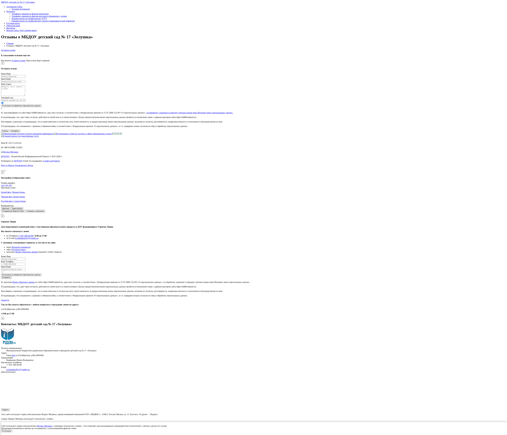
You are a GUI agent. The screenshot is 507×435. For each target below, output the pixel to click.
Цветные (5, 208)
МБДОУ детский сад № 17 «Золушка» (18, 2)
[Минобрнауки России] (116, 134)
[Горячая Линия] (2, 214)
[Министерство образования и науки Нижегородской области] (121, 134)
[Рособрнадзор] (83, 134)
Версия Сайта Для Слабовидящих (21, 30)
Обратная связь (13, 26)
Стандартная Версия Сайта (13, 211)
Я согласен (6, 431)
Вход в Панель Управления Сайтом (17, 165)
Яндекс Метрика (44, 426)
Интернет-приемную (21, 247)
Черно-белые (17, 208)
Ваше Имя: (6, 74)
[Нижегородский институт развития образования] (118, 134)
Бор (13, 355)
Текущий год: (7, 98)
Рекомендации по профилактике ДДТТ (29, 18)
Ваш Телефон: (7, 261)
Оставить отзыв (8, 50)
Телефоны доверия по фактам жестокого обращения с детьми (39, 16)
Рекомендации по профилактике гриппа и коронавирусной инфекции (43, 21)
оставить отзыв (18, 60)
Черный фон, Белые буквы (13, 197)
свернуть (5, 300)
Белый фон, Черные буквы (13, 192)
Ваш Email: (6, 79)
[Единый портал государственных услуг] (20, 136)
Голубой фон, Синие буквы (13, 201)
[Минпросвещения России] (113, 134)
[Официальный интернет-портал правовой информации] (27, 134)
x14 (2, 185)
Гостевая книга (13, 23)
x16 (6, 185)
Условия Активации (21, 9)
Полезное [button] (10, 11)
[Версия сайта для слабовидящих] (2, 170)
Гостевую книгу (19, 249)
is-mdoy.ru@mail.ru (51, 161)
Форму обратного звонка (26, 252)
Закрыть (5, 410)
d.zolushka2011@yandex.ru (27, 238)
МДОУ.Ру (5, 156)
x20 (10, 185)
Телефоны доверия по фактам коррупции (30, 14)
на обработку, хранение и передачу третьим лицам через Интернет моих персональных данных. (190, 113)
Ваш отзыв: (6, 84)
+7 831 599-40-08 (25, 236)
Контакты (10, 28)
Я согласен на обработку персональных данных (21, 106)
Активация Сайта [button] (14, 7)
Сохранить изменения (35, 211)
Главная (9, 43)
